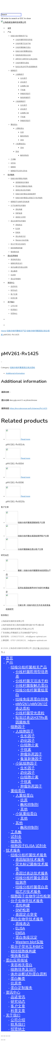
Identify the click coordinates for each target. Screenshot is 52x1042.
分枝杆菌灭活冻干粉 (23, 43)
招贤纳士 (14, 313)
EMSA (17, 232)
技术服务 (11, 175)
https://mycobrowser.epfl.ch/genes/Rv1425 (28, 408)
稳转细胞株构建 (16, 248)
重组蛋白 (14, 124)
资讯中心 (11, 283)
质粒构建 (18, 209)
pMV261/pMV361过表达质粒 (26, 59)
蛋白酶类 (14, 271)
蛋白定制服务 (16, 279)
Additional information (15, 373)
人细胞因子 (19, 74)
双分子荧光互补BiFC (18, 244)
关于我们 (11, 302)
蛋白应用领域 (13, 256)
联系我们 (14, 310)
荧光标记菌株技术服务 (23, 186)
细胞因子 (14, 70)
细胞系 (13, 167)
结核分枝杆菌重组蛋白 (23, 51)
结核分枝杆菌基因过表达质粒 (22, 367)
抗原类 (13, 275)
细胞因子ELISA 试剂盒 (19, 171)
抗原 (22, 132)
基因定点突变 (20, 217)
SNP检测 (18, 213)
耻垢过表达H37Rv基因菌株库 (26, 67)
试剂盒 (13, 163)
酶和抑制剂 (24, 136)
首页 (9, 28)
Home (3, 330)
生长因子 (23, 78)
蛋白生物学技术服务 (18, 221)
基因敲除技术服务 (22, 182)
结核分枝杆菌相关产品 (19, 36)
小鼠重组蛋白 (20, 144)
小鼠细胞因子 (20, 101)
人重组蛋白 (19, 128)
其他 (22, 140)
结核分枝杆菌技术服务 (19, 178)
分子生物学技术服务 (18, 205)
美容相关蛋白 (16, 259)
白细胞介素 (24, 86)
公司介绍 (14, 306)
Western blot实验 (22, 240)
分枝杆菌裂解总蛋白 (23, 47)
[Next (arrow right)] (4, 1039)
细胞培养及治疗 (16, 263)
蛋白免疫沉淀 (20, 236)
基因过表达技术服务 (23, 190)
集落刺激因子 (25, 97)
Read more (25, 439)
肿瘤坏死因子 (25, 94)
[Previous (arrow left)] (2, 1039)
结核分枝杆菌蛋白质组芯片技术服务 (29, 198)
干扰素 (22, 90)
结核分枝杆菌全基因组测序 (25, 194)
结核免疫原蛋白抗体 (23, 55)
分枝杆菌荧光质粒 (22, 63)
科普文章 (14, 298)
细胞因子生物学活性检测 (20, 202)
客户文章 (14, 294)
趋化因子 (23, 82)
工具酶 (13, 159)
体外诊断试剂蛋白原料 (19, 267)
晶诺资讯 (14, 286)
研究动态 (14, 290)
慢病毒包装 (15, 252)
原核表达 (18, 225)
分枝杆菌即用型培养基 (23, 40)
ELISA (17, 229)
